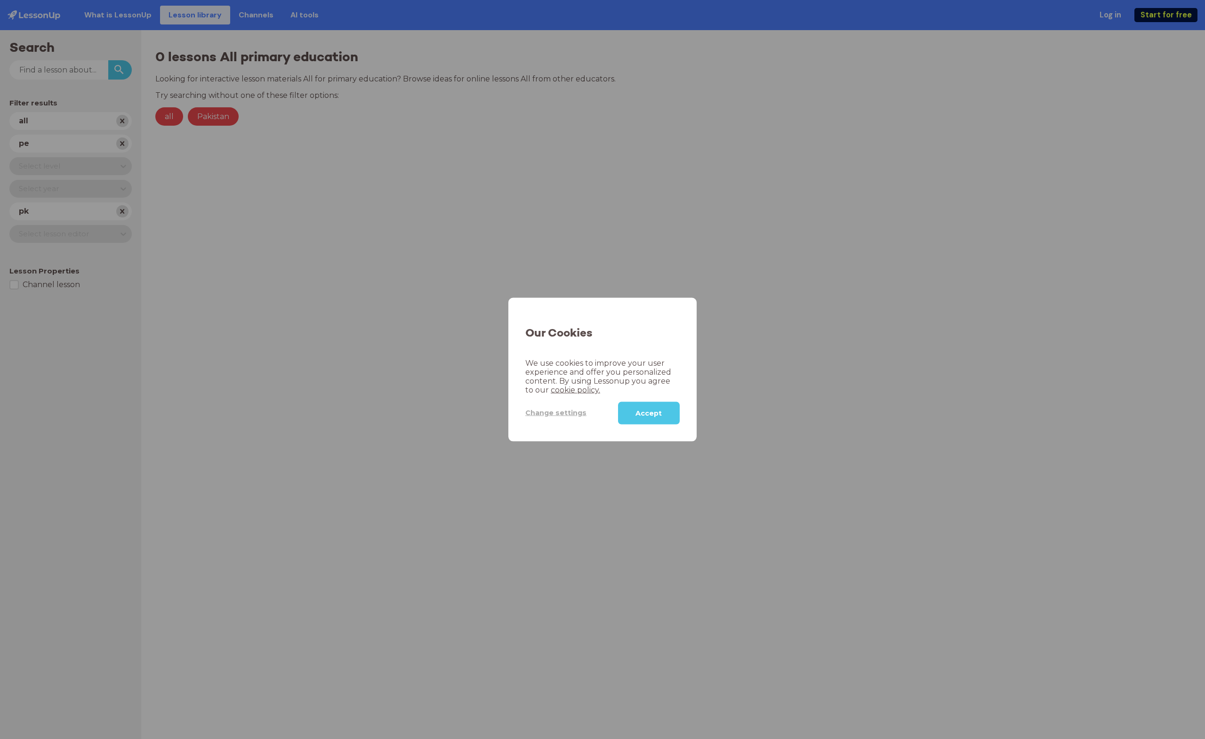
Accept (648, 413)
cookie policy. (575, 389)
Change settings (555, 413)
